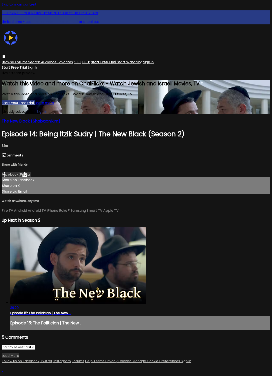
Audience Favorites (57, 62)
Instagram (62, 361)
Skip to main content (19, 4)
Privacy (111, 361)
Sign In (33, 67)
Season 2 (31, 220)
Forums (21, 62)
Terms (99, 361)
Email (26, 174)
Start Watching (130, 62)
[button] (4, 56)
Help (89, 361)
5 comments (12, 155)
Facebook (10, 174)
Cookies (125, 361)
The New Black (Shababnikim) (31, 121)
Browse (8, 62)
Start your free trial (18, 102)
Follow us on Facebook (21, 361)
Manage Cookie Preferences (156, 361)
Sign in (148, 62)
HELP (86, 62)
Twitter (46, 361)
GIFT (77, 62)
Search (34, 62)
